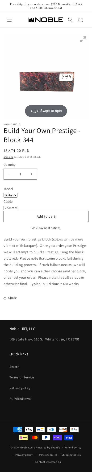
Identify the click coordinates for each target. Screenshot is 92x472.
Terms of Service (21, 377)
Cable (8, 201)
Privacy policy (24, 454)
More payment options (46, 228)
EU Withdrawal (20, 399)
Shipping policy (71, 454)
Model (8, 188)
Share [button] (12, 298)
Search (14, 366)
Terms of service (47, 454)
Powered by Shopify (48, 447)
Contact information (48, 462)
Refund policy (19, 388)
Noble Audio (27, 447)
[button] (9, 20)
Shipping (8, 156)
